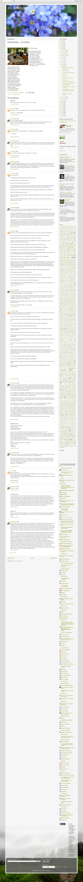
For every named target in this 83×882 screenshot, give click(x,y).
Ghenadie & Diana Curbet (66, 614)
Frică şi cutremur (64, 607)
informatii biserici (63, 336)
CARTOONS (68, 252)
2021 (62, 40)
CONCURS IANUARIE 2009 (68, 276)
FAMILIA (61, 314)
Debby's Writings (70, 298)
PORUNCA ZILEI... (66, 70)
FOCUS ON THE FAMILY (64, 319)
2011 (62, 110)
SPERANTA (63, 422)
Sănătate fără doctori (65, 773)
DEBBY (62, 298)
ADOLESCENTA (67, 227)
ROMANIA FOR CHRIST (65, 406)
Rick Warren (69, 403)
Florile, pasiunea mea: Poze (67, 603)
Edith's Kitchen (64, 596)
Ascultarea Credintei (65, 506)
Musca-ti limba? (65, 76)
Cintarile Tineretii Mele (69, 264)
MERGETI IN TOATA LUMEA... (68, 357)
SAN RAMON (71, 413)
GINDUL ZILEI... (62, 323)
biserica (72, 244)
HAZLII (61, 328)
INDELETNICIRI (71, 335)
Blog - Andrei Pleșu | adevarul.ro (65, 537)
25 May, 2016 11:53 (14, 285)
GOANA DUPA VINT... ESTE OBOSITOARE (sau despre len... (68, 90)
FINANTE (67, 318)
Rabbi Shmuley (64, 734)
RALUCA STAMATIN (63, 398)
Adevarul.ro (63, 483)
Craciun (71, 284)
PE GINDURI (17, 8)
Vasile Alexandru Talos (66, 804)
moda (61, 360)
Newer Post (10, 558)
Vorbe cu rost (62, 443)
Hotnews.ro (63, 620)
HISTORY (72, 330)
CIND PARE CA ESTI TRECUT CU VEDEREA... (68, 84)
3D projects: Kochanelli (66, 468)
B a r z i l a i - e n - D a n (66, 517)
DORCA (74, 306)
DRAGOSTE (71, 307)
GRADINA (62, 326)
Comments (63, 150)
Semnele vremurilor (65, 758)
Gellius (62, 611)
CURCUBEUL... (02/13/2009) (66, 192)
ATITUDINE (62, 240)
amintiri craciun (63, 234)
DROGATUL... (65, 74)
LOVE (68, 351)
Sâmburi (63, 771)
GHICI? (73, 322)
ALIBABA (61, 231)
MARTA (74, 352)
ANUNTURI (71, 238)
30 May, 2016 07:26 (14, 517)
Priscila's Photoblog (65, 728)
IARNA (73, 331)
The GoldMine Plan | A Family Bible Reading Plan (67, 778)
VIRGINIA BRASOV (70, 440)
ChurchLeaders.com (65, 568)
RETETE (68, 402)
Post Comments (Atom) (18, 561)
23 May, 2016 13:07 (14, 125)
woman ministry (63, 444)
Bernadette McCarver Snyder (69, 242)
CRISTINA (72, 286)
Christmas (61, 261)
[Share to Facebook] (32, 92)
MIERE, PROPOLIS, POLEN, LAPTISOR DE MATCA (65, 157)
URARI (74, 432)
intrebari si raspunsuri (66, 339)
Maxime (74, 355)
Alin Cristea (13, 108)
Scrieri (68, 414)
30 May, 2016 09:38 (14, 550)
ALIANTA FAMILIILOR (69, 230)
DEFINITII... (62, 299)
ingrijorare (71, 336)
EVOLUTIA (72, 311)
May (63, 62)
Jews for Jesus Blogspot (66, 632)
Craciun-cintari (62, 285)
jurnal (72, 348)
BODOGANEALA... (72, 247)
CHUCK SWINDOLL (68, 261)
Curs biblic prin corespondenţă (64, 586)
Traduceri (65, 430)
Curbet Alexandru (65, 583)
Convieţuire (63, 572)
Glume (61, 324)
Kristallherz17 (64, 641)
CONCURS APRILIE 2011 (69, 272)
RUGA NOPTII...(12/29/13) (68, 200)
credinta (66, 286)
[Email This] (29, 92)
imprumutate (68, 332)
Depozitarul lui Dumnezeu (66, 588)
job (71, 347)
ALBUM (61, 230)
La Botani (63, 645)
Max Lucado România (66, 675)
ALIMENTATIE (70, 231)
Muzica (69, 361)
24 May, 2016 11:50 (14, 169)
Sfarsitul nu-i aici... (65, 762)
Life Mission (63, 651)
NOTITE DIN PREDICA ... (67, 365)
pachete (72, 373)
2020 (62, 42)
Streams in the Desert (69, 423)
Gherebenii (68, 322)
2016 (62, 101)
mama (64, 352)
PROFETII (63, 394)
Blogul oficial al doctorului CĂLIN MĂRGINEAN (67, 546)
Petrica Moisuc (64, 722)
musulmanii (62, 361)
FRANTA (68, 320)
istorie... (61, 345)
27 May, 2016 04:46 (14, 489)
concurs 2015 (66, 270)
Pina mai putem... (65, 80)
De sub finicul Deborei (71, 297)
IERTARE (61, 332)
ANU (60, 238)
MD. (62, 356)
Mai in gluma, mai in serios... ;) (68, 664)
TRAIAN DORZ (67, 431)
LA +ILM (63, 643)
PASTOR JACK (64, 375)
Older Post (54, 558)
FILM (69, 316)
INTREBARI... (71, 340)
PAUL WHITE (71, 375)
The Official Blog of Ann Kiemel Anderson (66, 781)
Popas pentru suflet (65, 724)
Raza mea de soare (65, 739)
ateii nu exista (64, 515)
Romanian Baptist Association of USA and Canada (67, 748)
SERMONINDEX (67, 415)
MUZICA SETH (73, 363)
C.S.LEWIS (62, 250)
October (64, 53)
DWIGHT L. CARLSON (64, 308)
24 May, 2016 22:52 (14, 203)
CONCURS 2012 (67, 269)
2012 (62, 108)
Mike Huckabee (64, 681)
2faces (11, 470)
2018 (62, 46)
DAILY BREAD (70, 290)
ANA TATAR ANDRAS (65, 496)
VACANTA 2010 (67, 434)
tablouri (68, 426)
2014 (62, 104)
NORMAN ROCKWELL (71, 364)
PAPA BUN (63, 701)
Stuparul (61, 426)
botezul (63, 248)
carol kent (72, 251)
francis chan (64, 605)
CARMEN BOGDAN (69, 250)
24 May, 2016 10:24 (14, 157)
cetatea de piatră (64, 561)
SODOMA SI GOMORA (70, 419)
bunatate (72, 248)
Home (32, 558)
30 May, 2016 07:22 (14, 506)
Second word (64, 756)
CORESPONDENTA (70, 281)
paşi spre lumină (64, 706)
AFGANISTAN (63, 228)
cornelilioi (63, 574)
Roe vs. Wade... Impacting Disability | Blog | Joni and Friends (67, 744)
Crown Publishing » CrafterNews (65, 579)
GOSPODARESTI (70, 324)
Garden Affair (62, 322)
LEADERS (65, 349)
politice (67, 382)
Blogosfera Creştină (65, 539)
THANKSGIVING (63, 427)
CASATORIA (67, 254)
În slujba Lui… (64, 820)
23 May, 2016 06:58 (14, 114)
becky (61, 242)
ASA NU (72, 239)
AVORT (72, 240)
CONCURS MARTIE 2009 (65, 277)
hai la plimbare (64, 616)
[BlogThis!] (30, 92)
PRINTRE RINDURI (72, 393)
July (63, 58)
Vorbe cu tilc (70, 443)
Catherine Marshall (63, 255)
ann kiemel (63, 498)
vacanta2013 (66, 435)
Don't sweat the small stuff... (65, 306)
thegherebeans (64, 785)
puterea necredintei (69, 165)
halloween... (62, 327)
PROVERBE (68, 394)
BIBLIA (68, 243)
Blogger (48, 870)
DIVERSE (62, 305)
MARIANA (69, 352)
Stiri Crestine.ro (64, 769)
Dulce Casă (63, 594)
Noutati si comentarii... (68, 369)
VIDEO (62, 439)
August (63, 57)
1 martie (61, 226)
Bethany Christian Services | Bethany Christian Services (67, 522)
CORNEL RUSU (63, 282)
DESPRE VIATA (68, 302)
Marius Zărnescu (64, 673)
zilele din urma (73, 444)
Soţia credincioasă (65, 764)
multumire (72, 360)
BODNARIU (64, 247)
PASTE (74, 374)
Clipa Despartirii (63, 216)
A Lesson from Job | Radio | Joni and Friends (67, 473)
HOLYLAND (62, 331)
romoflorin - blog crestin (66, 750)
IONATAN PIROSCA (64, 343)
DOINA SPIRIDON (70, 305)
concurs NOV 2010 (64, 268)
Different (63, 592)
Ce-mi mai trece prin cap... (68, 256)
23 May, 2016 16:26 (14, 147)
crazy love (69, 285)
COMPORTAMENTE (70, 265)
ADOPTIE (74, 227)
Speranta (63, 767)
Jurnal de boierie (64, 634)
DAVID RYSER (73, 294)
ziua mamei (63, 446)
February (64, 97)
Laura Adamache (64, 647)
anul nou (64, 238)
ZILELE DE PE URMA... (64, 209)
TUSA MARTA (62, 432)
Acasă (62, 478)
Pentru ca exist (64, 710)
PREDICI (67, 391)
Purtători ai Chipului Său (66, 732)
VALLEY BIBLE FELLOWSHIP (69, 436)
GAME (73, 320)
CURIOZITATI (66, 289)
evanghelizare (64, 311)
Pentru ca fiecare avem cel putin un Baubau (67, 713)
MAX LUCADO (68, 355)
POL (63, 382)
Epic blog (63, 601)
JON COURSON (66, 348)
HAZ (66, 327)
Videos (68, 439)
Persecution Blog (65, 716)
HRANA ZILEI (67, 331)
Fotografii (72, 319)
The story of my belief (66, 783)
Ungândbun (63, 791)
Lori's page (63, 657)
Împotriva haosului (65, 818)
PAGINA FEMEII (62, 374)
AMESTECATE (64, 494)
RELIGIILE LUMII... (70, 401)
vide (75, 438)
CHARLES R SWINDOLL (65, 260)
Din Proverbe (71, 303)
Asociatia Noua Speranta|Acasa (64, 509)
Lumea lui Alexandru (65, 662)
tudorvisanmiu (64, 789)
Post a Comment (12, 552)
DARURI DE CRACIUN (70, 293)
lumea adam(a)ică (65, 659)
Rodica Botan (13, 118)
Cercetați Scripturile (65, 559)
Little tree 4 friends (65, 653)
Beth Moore (62, 243)
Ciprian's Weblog (65, 570)
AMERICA (62, 233)
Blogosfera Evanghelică (66, 541)
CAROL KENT (64, 553)
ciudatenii (61, 265)
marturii (62, 353)
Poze (61, 390)
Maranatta (63, 669)
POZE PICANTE (68, 390)
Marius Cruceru (64, 671)
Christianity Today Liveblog (67, 563)
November (64, 51)
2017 (62, 48)
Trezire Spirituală (64, 787)
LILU (70, 349)
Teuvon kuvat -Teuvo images (67, 775)
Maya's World (64, 677)
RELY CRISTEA (62, 402)
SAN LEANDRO (64, 413)
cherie (73, 260)
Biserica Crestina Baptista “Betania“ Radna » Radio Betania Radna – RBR (66, 531)
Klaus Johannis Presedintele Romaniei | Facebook (67, 639)
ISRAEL (72, 344)
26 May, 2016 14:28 (14, 448)
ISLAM (67, 344)
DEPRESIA (67, 299)
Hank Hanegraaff (64, 618)
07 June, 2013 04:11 (14, 104)
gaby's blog (63, 609)
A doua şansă (64, 470)
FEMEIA (74, 315)
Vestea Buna (64, 808)
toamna (73, 428)
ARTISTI (67, 239)
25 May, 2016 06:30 (14, 226)
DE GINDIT (63, 295)
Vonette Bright (71, 442)
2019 (62, 44)
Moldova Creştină (65, 683)
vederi (71, 438)
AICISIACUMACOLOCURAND (67, 490)
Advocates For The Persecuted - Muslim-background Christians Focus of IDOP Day (67, 487)
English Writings (72, 310)
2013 (62, 106)
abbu (62, 227)
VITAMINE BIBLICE (63, 442)
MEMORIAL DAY (68, 356)
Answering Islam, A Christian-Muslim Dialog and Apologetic (67, 504)
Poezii (66, 378)
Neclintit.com (64, 693)
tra (60, 430)
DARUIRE (62, 293)
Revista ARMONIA (65, 741)
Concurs (71, 266)
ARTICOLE (62, 239)
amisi (65, 235)
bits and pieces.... (65, 534)
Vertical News (64, 806)
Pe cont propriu (64, 708)
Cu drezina (63, 581)
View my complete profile (65, 132)
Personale (70, 377)
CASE (72, 254)
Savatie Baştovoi (64, 754)
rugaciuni (66, 407)
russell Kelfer (67, 409)
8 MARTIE (67, 226)
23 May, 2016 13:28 (14, 136)
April (63, 64)
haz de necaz (71, 327)
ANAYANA (69, 235)
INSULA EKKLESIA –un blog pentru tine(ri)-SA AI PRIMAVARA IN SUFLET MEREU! (67, 629)
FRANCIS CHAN (63, 320)
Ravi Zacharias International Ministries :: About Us (67, 737)
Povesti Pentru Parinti (70, 388)
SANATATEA (62, 414)
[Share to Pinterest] (33, 92)
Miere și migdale (64, 679)
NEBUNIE (63, 364)
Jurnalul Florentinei (65, 636)
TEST (73, 426)
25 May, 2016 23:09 (14, 378)
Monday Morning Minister (66, 685)
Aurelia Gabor (67, 240)
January (64, 98)
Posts (62, 148)
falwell (73, 312)
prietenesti (65, 393)
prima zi (62, 726)
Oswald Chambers (66, 373)
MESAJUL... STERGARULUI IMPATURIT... (68, 68)
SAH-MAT (67, 174)
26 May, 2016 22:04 (14, 482)
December (64, 49)
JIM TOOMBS (66, 347)
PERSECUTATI (62, 377)
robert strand (67, 405)
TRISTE (73, 431)
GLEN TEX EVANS (70, 323)
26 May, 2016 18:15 (14, 466)
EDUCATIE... (73, 308)
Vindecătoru (63, 810)
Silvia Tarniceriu (69, 418)
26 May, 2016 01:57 (14, 419)
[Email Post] (26, 92)
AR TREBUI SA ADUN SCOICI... (68, 72)
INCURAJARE (62, 335)
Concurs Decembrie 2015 (71, 274)
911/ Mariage (73, 226)
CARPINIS (61, 252)
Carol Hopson (63, 251)
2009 (62, 114)
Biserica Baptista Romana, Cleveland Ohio (67, 528)
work (68, 444)
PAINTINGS (69, 374)
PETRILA (61, 378)
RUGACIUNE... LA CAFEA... (67, 78)
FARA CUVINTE (68, 314)
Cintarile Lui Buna (63, 262)
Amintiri (70, 233)
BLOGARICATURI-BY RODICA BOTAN (68, 246)
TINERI (68, 428)
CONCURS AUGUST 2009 (65, 273)
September (64, 55)
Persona (63, 718)
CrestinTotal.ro (64, 576)
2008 (62, 115)
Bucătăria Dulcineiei (65, 548)
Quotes (61, 397)
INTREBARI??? (62, 340)
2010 (62, 112)
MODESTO (66, 360)
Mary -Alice (67, 353)
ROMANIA (74, 405)
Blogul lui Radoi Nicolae (66, 543)
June (63, 60)
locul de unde (64, 655)
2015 (62, 103)
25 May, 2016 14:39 (14, 306)
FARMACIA (67, 315)
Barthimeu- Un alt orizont (66, 519)
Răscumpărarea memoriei (66, 752)
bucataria (67, 248)
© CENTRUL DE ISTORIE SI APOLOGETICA (67, 815)
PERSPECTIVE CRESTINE (66, 720)
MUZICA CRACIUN (64, 363)
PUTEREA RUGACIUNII (67, 395)
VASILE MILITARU (65, 438)
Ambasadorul (64, 492)
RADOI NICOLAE (70, 397)
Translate (65, 866)
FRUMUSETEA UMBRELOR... (68, 81)
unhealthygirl (64, 793)
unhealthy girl (69, 432)
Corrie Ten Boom (71, 282)
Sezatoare (63, 760)
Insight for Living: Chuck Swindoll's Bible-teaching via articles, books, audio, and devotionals (67, 624)
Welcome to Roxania (65, 812)
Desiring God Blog (65, 590)
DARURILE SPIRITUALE (64, 294)
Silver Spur (62, 418)
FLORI (73, 318)
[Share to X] (31, 92)
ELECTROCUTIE (65, 310)
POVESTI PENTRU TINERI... (68, 389)
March (63, 66)
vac (61, 434)
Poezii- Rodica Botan (15, 94)
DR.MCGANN (63, 307)
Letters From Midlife (65, 649)
